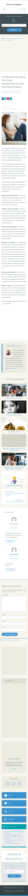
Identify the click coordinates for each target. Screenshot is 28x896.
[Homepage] (14, 3)
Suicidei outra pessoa (14, 432)
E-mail (4, 621)
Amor (9, 803)
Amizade (10, 795)
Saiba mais (13, 768)
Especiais (14, 92)
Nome (4, 615)
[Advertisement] (14, 57)
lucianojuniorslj (13, 368)
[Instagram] (19, 783)
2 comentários (6, 92)
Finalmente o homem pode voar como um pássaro (14, 493)
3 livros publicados (16, 366)
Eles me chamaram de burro (14, 415)
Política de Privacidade (19, 891)
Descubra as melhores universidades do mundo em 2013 (14, 449)
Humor (18, 92)
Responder (10, 541)
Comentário (6, 595)
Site (4, 627)
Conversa (10, 811)
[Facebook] (8, 783)
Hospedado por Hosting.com (9, 891)
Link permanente (15, 528)
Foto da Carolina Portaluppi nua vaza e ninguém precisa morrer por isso (14, 468)
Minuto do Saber (7, 887)
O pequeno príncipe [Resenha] (14, 485)
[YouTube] (13, 783)
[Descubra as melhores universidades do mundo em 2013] (14, 435)
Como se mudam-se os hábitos (14, 398)
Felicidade (11, 819)
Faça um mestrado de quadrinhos (14, 500)
